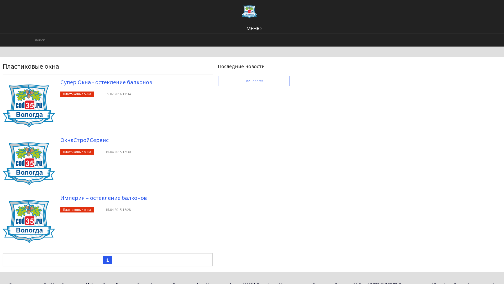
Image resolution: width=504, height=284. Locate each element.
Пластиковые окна (77, 94)
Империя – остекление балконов (103, 197)
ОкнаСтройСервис (84, 140)
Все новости (254, 81)
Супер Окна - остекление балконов (106, 82)
